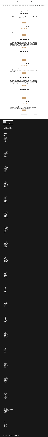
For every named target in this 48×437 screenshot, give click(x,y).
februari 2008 (5, 247)
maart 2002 (5, 271)
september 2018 (6, 168)
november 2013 (6, 203)
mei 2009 (5, 239)
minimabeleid (5, 406)
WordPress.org (5, 426)
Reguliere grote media (21, 5)
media (26, 28)
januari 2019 (5, 166)
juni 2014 (5, 198)
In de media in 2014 (24, 13)
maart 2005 (5, 259)
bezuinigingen (5, 393)
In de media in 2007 (24, 102)
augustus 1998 (5, 304)
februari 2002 (5, 272)
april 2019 (5, 164)
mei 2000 (5, 288)
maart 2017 (5, 182)
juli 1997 (5, 316)
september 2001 (6, 276)
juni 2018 (5, 171)
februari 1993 (5, 360)
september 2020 (6, 153)
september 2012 (6, 212)
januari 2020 (5, 157)
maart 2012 (5, 214)
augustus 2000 (5, 285)
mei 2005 (5, 257)
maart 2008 (5, 246)
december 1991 (6, 363)
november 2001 (6, 274)
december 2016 (6, 184)
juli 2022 (5, 141)
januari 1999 (5, 299)
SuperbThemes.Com (16, 435)
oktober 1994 (5, 346)
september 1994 (6, 347)
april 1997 (5, 319)
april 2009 (5, 240)
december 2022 (6, 139)
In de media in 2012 (24, 39)
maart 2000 (5, 290)
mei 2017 (5, 180)
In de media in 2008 (24, 89)
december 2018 (6, 167)
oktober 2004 (5, 262)
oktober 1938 (5, 382)
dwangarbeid (5, 398)
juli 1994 (5, 349)
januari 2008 (5, 248)
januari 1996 (5, 332)
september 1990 (6, 366)
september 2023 (6, 138)
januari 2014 (5, 201)
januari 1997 (5, 322)
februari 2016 (5, 187)
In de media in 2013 (24, 27)
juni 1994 (5, 350)
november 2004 (6, 261)
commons (5, 395)
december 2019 (6, 158)
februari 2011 (5, 224)
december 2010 (6, 226)
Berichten (5, 424)
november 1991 (6, 364)
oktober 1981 (5, 377)
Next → (36, 114)
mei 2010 (5, 231)
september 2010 (6, 229)
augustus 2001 (5, 277)
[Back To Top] (44, 435)
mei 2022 (5, 143)
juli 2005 (5, 255)
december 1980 (6, 378)
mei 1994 (5, 351)
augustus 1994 (5, 348)
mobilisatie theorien (6, 407)
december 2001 (6, 273)
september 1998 (6, 303)
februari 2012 (5, 215)
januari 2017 (5, 183)
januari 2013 (5, 210)
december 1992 (6, 361)
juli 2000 (5, 286)
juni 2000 (5, 287)
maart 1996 (5, 330)
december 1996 (6, 323)
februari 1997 (5, 321)
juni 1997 (5, 317)
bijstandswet (5, 394)
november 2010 (6, 227)
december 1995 (6, 333)
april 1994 (5, 352)
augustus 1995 (5, 337)
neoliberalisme (5, 408)
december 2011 (6, 217)
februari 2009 (5, 242)
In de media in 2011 (24, 51)
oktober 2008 (5, 244)
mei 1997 (5, 318)
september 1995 (6, 336)
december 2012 (6, 211)
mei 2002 (5, 270)
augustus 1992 (5, 362)
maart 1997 (5, 320)
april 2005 (5, 258)
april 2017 (5, 181)
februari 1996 (5, 331)
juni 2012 (5, 213)
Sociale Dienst (5, 412)
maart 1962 (5, 381)
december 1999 (6, 293)
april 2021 (5, 149)
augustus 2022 (5, 140)
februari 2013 (5, 209)
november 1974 (6, 379)
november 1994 (6, 345)
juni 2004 (5, 263)
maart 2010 (5, 233)
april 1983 (5, 375)
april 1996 (5, 329)
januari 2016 (5, 188)
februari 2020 (5, 156)
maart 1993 (5, 359)
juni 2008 (5, 245)
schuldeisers (5, 411)
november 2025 (6, 137)
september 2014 (6, 195)
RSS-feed (36, 5)
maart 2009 (5, 241)
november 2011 (6, 218)
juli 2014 (5, 197)
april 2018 (5, 172)
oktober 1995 (5, 335)
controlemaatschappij (6, 396)
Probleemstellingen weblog (14, 5)
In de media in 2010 (24, 64)
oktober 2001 (5, 275)
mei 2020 (5, 154)
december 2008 (6, 243)
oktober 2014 (5, 194)
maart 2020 (5, 155)
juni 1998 (5, 306)
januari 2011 (5, 225)
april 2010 (5, 232)
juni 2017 (5, 179)
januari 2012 (5, 216)
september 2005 (6, 254)
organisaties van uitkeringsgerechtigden (8, 409)
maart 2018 (5, 173)
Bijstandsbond (26, 5)
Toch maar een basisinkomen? (42, 5)
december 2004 (6, 260)
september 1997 (6, 314)
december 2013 (6, 202)
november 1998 (6, 301)
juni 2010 (5, 230)
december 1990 (6, 365)
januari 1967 (5, 380)
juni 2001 (5, 278)
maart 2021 (5, 150)
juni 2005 (5, 256)
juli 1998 (5, 305)
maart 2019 (5, 165)
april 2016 (5, 186)
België (4, 391)
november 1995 (6, 334)
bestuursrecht (5, 392)
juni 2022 (5, 142)
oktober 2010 (5, 228)
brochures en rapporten (7, 5)
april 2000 (5, 289)
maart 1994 (5, 353)
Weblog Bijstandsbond (32, 5)
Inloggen (5, 423)
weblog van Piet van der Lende (24, 1)
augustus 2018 (5, 169)
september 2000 (6, 284)
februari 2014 (5, 200)
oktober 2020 (5, 152)
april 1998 (5, 308)
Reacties (5, 425)
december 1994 (6, 344)
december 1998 (6, 300)
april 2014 (5, 199)
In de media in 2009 (24, 77)
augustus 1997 (5, 315)
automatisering (5, 390)
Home (3, 5)
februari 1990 (5, 367)
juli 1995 (5, 338)
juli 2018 (5, 170)
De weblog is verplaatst (6, 125)
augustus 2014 (5, 196)
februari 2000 (5, 291)
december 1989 (6, 368)
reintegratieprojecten (6, 410)
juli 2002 (5, 269)
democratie (5, 397)
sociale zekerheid (6, 413)
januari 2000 (5, 292)
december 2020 (6, 151)
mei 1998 (5, 307)
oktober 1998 (5, 302)
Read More (24, 22)
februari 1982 (5, 376)
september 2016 (6, 185)
